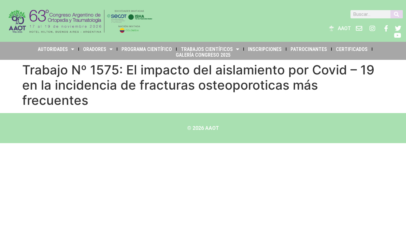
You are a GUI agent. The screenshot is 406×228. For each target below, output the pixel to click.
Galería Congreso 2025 (203, 55)
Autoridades (53, 49)
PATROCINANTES (309, 49)
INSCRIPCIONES (265, 49)
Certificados (352, 49)
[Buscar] (396, 14)
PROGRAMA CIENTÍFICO (146, 49)
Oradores (94, 49)
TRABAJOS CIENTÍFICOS (207, 49)
